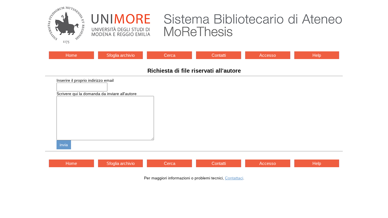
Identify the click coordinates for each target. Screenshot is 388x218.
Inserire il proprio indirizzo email (85, 80)
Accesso (267, 55)
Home (71, 55)
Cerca (169, 55)
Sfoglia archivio (121, 55)
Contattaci (234, 178)
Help (316, 55)
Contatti (219, 55)
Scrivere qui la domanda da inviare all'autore (97, 93)
